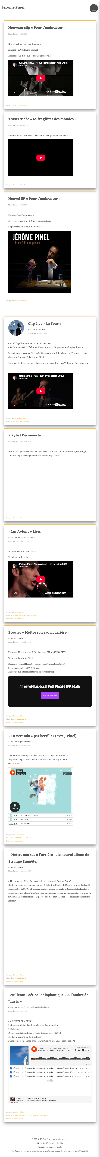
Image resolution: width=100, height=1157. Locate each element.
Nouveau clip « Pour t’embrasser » (36, 27)
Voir (25, 105)
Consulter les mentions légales (50, 1147)
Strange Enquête (16, 638)
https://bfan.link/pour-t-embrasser (25, 227)
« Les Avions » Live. (24, 531)
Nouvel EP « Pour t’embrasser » (34, 198)
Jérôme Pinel (13, 7)
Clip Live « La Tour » (44, 323)
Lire (20, 301)
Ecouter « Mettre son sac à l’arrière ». (39, 632)
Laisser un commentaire (14, 619)
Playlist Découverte (24, 435)
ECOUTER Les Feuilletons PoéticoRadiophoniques (29, 1007)
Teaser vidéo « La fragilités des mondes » (42, 119)
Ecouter (15, 105)
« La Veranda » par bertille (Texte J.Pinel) (42, 735)
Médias (21, 105)
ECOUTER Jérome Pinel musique (22, 537)
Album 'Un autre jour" (38, 329)
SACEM (85, 1151)
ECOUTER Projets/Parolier (20, 742)
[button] (94, 8)
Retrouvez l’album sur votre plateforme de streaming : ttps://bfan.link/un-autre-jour (48, 363)
